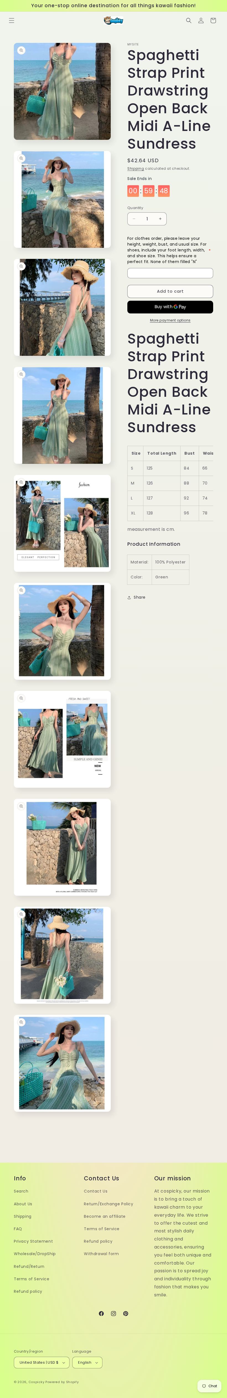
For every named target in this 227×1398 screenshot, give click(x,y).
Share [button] (140, 597)
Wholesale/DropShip (35, 1254)
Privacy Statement (33, 1241)
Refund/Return (29, 1266)
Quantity (135, 207)
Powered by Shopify (62, 1382)
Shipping (135, 168)
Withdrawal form (101, 1254)
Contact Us (95, 1191)
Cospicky (37, 1382)
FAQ (18, 1229)
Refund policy (28, 1291)
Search (21, 1191)
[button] (12, 20)
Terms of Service (32, 1279)
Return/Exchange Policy (108, 1204)
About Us (23, 1204)
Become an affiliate (104, 1216)
